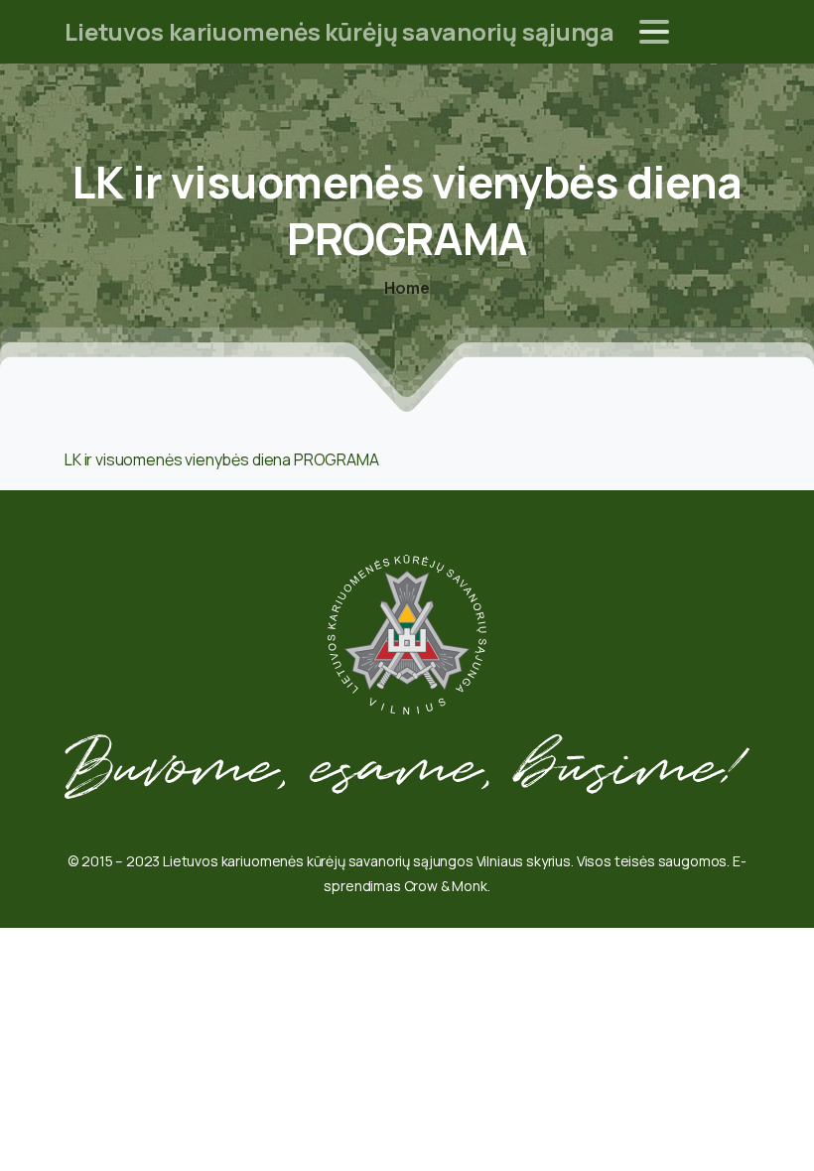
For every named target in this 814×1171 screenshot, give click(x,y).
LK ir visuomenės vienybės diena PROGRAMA (222, 459)
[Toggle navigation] (654, 32)
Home (406, 288)
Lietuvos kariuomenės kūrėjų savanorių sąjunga (339, 31)
